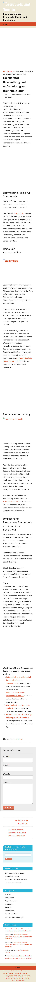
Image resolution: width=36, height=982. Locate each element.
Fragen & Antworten (11, 901)
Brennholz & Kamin (21, 973)
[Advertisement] (18, 51)
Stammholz (19, 213)
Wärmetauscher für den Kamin (14, 873)
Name (6, 757)
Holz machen (9, 904)
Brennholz (8, 894)
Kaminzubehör (9, 911)
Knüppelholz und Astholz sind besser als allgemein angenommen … (18, 680)
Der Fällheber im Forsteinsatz (21, 822)
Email (6, 765)
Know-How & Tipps (11, 914)
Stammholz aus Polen (12, 501)
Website (6, 774)
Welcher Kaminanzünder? (13, 883)
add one (19, 739)
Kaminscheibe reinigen (12, 876)
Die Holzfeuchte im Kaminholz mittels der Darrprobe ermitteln (17, 833)
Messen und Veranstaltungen (14, 917)
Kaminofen (8, 907)
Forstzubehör (9, 898)
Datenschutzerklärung (18, 971)
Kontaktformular (8, 973)
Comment (7, 782)
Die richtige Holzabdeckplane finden (16, 879)
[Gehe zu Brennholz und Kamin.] (4, 71)
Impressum (6, 971)
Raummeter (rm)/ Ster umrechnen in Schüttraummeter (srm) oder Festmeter (18, 937)
